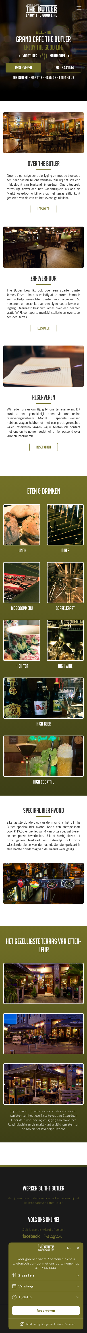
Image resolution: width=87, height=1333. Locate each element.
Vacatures (30, 55)
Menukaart (57, 55)
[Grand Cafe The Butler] (43, 10)
